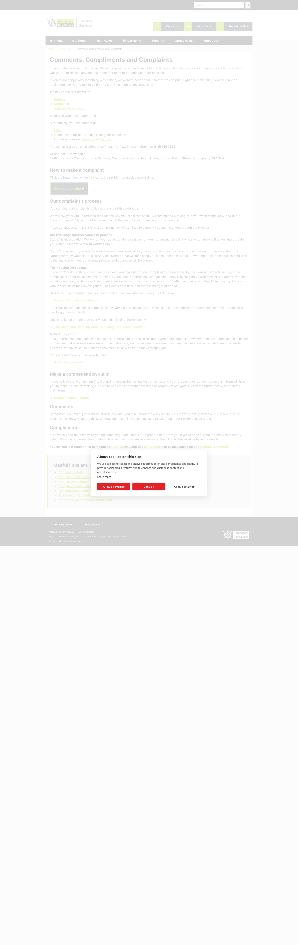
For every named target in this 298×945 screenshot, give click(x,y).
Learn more (104, 476)
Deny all (148, 486)
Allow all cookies (114, 486)
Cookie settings (184, 486)
